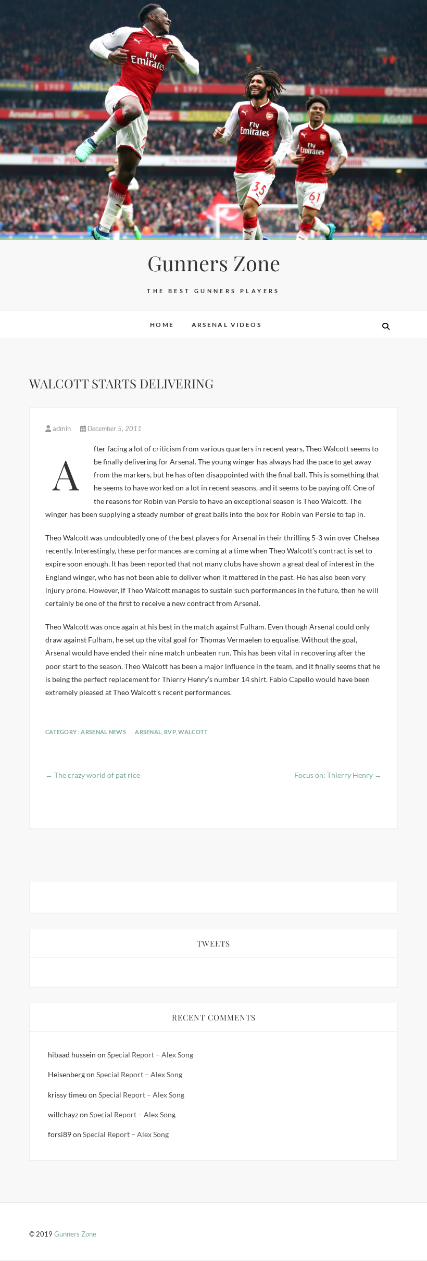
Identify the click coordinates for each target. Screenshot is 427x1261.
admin (61, 428)
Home (162, 325)
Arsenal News (103, 731)
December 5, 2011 (114, 428)
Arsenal (148, 731)
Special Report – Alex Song (150, 1054)
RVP (170, 731)
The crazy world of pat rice (92, 775)
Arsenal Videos (227, 325)
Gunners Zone (213, 262)
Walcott (193, 731)
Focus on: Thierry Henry (338, 775)
